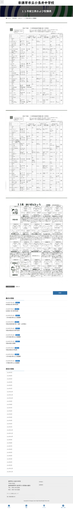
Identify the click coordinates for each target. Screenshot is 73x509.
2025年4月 (9, 417)
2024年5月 (9, 452)
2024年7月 (9, 446)
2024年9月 (9, 439)
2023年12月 (10, 468)
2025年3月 (9, 420)
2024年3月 (9, 459)
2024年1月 (9, 465)
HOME (9, 507)
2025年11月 (10, 395)
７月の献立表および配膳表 (13, 317)
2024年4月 (9, 455)
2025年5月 (9, 414)
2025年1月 (9, 427)
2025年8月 (9, 404)
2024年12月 (10, 430)
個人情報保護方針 (11, 496)
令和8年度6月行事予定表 (13, 330)
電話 (26, 507)
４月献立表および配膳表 (12, 363)
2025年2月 (9, 423)
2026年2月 (9, 385)
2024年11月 (10, 433)
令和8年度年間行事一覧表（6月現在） (16, 324)
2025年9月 (9, 401)
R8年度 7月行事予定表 (12, 311)
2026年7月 (9, 372)
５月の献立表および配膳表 (13, 356)
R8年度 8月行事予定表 (12, 304)
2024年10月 (10, 436)
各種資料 (41, 485)
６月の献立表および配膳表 (13, 337)
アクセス (44, 507)
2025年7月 (9, 407)
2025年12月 (10, 391)
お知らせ (18, 286)
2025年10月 (10, 398)
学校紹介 (41, 482)
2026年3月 (9, 382)
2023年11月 (10, 471)
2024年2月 (9, 462)
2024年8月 (9, 443)
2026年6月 (9, 375)
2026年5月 (9, 379)
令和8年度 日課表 (10, 343)
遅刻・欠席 (63, 507)
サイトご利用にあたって (13, 493)
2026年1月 (9, 388)
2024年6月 (9, 449)
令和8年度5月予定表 (11, 350)
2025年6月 (9, 411)
